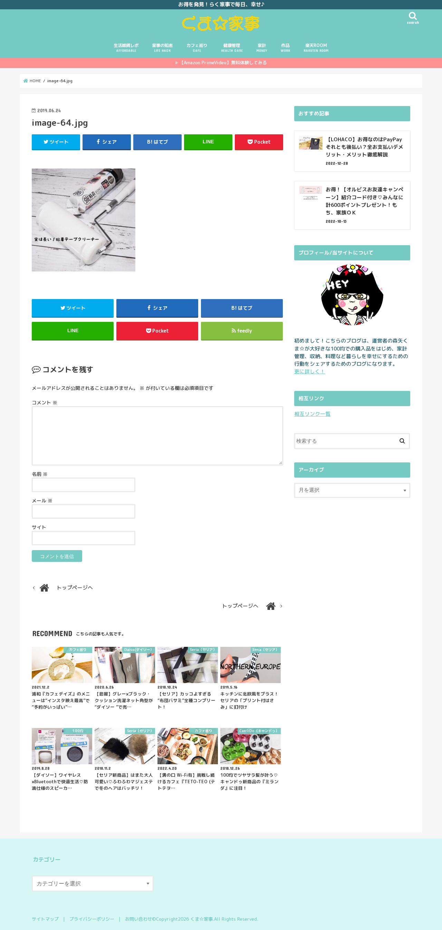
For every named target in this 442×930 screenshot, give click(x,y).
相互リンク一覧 (312, 414)
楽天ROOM (316, 47)
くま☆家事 (201, 919)
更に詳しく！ (309, 371)
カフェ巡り (196, 47)
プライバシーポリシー (91, 919)
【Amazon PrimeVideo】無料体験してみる (223, 62)
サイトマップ (45, 919)
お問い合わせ (138, 919)
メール (42, 500)
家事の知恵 (162, 47)
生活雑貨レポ (126, 47)
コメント (44, 402)
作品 (285, 47)
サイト (39, 527)
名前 (40, 474)
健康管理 (232, 47)
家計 (261, 47)
